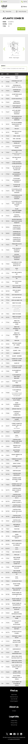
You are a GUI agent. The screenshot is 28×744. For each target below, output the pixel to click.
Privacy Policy (14, 722)
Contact (14, 710)
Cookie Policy (14, 720)
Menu (25, 6)
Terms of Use (14, 725)
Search (3, 65)
